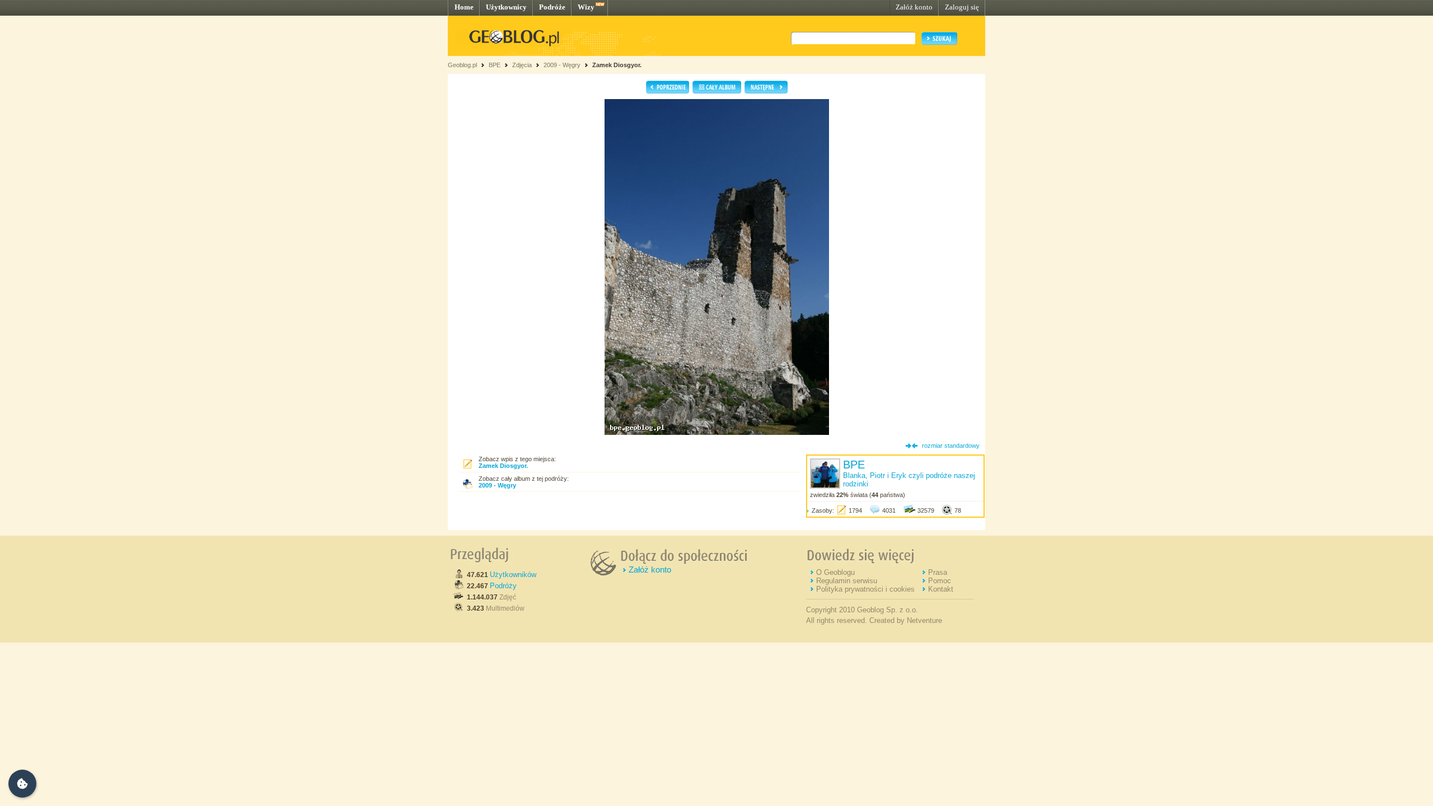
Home (464, 7)
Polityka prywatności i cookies (865, 589)
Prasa (937, 572)
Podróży (503, 586)
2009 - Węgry (562, 65)
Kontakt (940, 589)
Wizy (586, 7)
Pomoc (939, 581)
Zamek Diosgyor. (616, 65)
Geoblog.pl (462, 65)
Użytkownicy (506, 7)
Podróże (552, 7)
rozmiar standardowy (951, 445)
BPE (494, 65)
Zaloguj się (962, 7)
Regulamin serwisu (846, 581)
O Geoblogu (835, 572)
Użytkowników (513, 574)
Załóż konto (914, 7)
